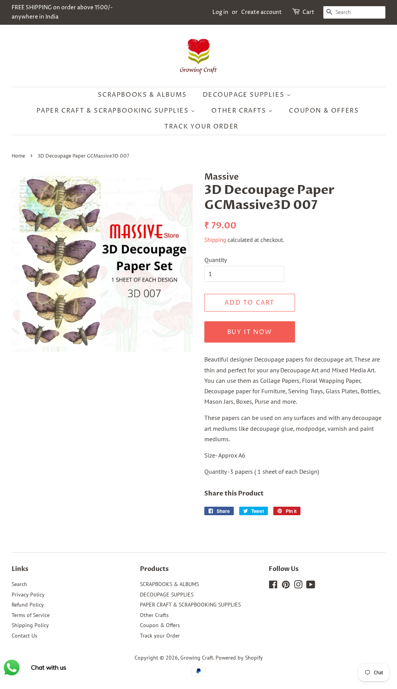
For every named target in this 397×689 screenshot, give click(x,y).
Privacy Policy (28, 594)
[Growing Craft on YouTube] (310, 586)
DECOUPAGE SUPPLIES (245, 95)
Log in (220, 12)
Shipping (215, 239)
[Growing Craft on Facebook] (273, 586)
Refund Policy (28, 604)
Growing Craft (196, 657)
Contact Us (24, 635)
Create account (261, 12)
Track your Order (201, 126)
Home (18, 156)
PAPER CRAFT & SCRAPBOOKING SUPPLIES (113, 110)
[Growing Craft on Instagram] (298, 586)
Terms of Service (31, 615)
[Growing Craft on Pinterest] (285, 586)
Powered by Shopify (239, 657)
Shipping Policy (30, 625)
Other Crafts (239, 110)
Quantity (215, 260)
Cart (308, 12)
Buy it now (249, 332)
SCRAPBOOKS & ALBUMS (142, 95)
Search (19, 584)
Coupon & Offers (324, 110)
